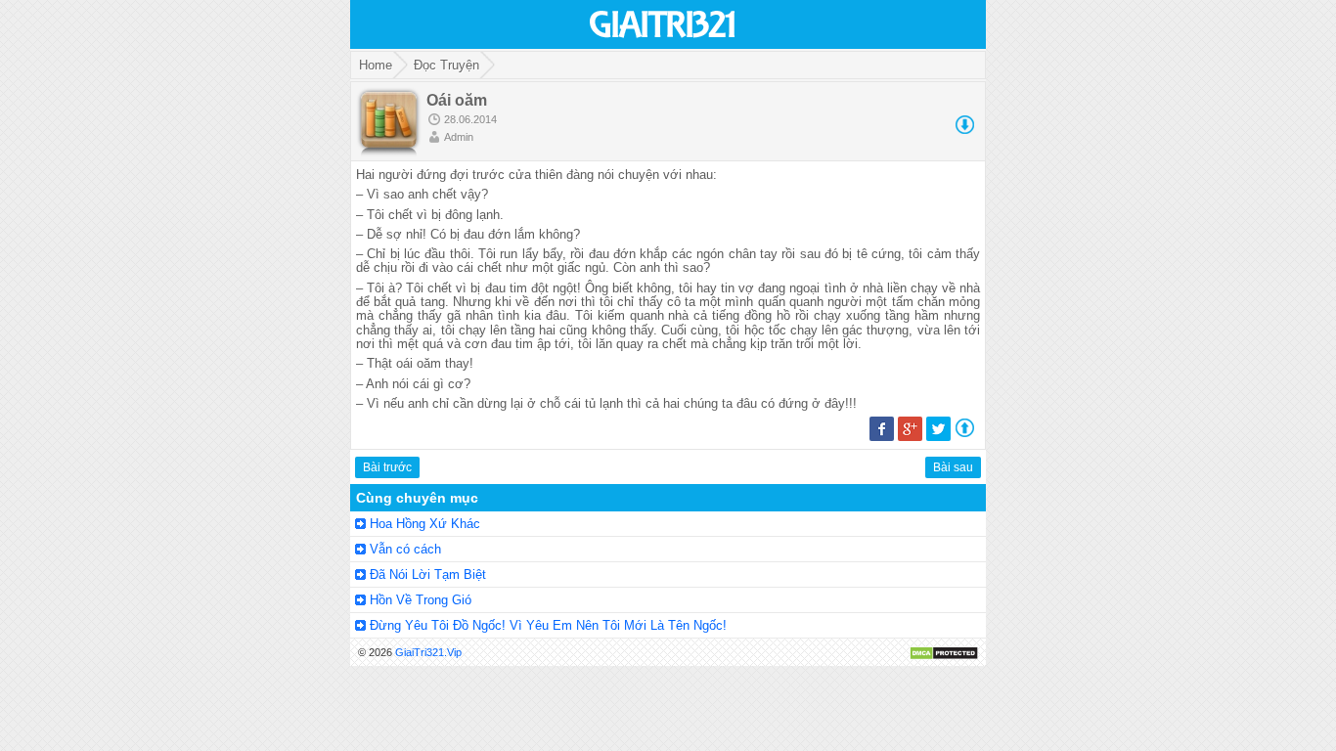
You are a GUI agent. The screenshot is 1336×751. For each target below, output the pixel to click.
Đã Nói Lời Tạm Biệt (428, 574)
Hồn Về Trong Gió (420, 600)
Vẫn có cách (405, 549)
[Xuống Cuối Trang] (965, 130)
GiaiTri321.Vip (428, 652)
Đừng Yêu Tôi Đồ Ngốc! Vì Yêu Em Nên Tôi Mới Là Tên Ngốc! (548, 625)
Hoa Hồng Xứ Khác (425, 523)
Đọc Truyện (446, 65)
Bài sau (953, 467)
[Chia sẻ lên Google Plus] (910, 436)
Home (375, 65)
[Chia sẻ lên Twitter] (938, 436)
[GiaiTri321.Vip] (663, 39)
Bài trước (387, 467)
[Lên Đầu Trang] (965, 432)
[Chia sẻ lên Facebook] (881, 436)
